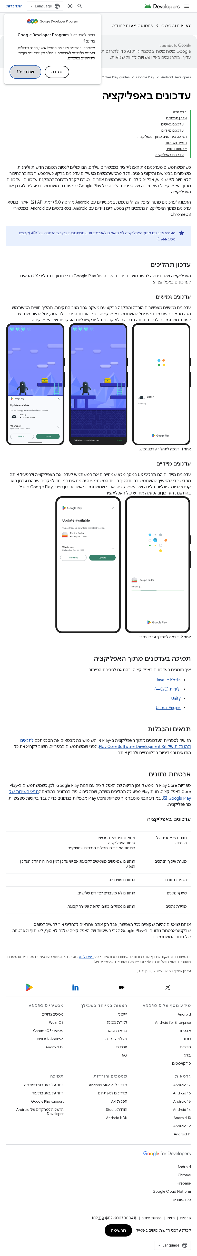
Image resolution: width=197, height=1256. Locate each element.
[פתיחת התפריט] (187, 6)
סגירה (57, 72)
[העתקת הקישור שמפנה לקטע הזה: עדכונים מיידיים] (151, 464)
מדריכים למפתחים (112, 1093)
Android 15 (182, 1101)
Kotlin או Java (168, 680)
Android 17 (182, 1085)
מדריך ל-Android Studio (108, 1085)
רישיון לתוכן (86, 957)
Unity (176, 698)
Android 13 (182, 1117)
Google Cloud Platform (172, 1191)
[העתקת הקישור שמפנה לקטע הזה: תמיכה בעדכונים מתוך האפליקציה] (89, 659)
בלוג (187, 1055)
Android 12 (182, 1126)
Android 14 (182, 1109)
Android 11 (182, 1134)
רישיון (171, 1218)
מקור (187, 1039)
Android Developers (176, 77)
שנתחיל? (25, 72)
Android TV (54, 1047)
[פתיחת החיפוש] (80, 6)
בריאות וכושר (117, 1030)
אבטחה (185, 1030)
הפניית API (119, 1101)
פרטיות (121, 1047)
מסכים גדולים (53, 1014)
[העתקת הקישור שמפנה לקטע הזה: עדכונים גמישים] (150, 297)
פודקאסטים (181, 1063)
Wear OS (56, 1022)
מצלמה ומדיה (116, 1039)
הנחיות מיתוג (152, 1218)
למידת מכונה (117, 1022)
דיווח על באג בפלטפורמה (44, 1085)
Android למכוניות (50, 1039)
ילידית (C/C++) (167, 689)
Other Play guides (132, 26)
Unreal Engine (168, 707)
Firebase (184, 1183)
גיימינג (122, 1014)
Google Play (176, 26)
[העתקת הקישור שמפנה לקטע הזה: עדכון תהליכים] (145, 265)
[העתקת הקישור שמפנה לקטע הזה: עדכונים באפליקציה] (142, 819)
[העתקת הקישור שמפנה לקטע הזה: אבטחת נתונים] (143, 775)
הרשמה (118, 1230)
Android (184, 1014)
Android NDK (116, 1117)
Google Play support (47, 1101)
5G (124, 1055)
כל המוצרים (182, 1199)
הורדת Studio (116, 1109)
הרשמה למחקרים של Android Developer (40, 1111)
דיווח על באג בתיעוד (48, 1093)
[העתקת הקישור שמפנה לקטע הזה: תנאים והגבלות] (142, 729)
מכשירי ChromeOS (48, 1030)
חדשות (185, 1047)
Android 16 (182, 1093)
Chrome (184, 1175)
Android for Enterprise (173, 1022)
